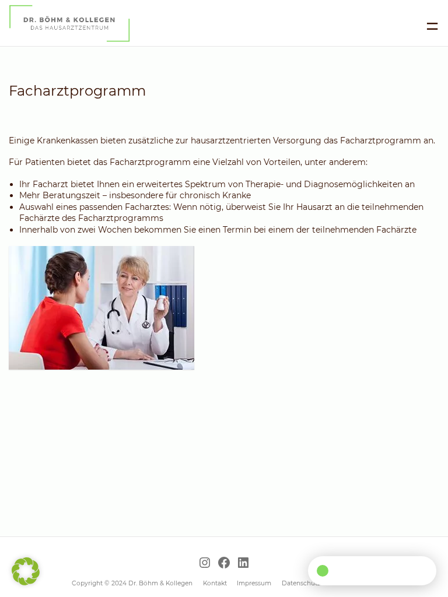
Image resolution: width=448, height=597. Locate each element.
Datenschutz (301, 583)
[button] (25, 571)
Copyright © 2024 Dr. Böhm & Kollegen (132, 583)
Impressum (254, 583)
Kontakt (215, 583)
